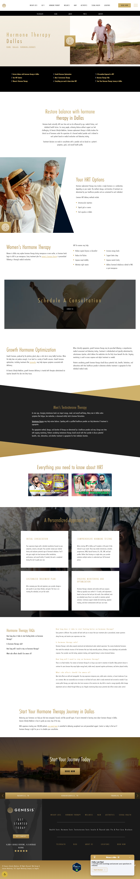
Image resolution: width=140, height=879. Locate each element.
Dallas (16, 47)
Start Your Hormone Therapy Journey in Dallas (109, 81)
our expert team (53, 726)
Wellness (89, 815)
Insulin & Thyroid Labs (100, 830)
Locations (105, 844)
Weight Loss (56, 815)
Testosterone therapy (38, 421)
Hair (99, 815)
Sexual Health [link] (96, 5)
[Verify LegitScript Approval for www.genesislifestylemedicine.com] (76, 867)
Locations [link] (107, 5)
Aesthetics (110, 815)
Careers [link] (100, 14)
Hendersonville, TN (69, 795)
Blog (75, 844)
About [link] (70, 14)
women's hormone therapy (49, 256)
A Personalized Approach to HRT (105, 74)
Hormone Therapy (28, 47)
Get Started (21, 836)
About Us (89, 844)
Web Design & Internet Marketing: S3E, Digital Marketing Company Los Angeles (21, 867)
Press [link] (85, 14)
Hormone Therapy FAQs (103, 77)
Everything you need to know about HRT (66, 81)
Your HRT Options (17, 77)
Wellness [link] (67, 5)
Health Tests (55, 830)
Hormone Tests (67, 830)
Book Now (124, 5)
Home (9, 47)
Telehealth (61, 844)
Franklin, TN (116, 795)
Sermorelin (33, 362)
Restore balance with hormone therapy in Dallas (26, 74)
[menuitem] (33, 5)
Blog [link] (55, 14)
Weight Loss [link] (33, 5)
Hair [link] (75, 5)
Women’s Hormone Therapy (20, 81)
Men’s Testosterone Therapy (62, 77)
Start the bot (98, 870)
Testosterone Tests (82, 830)
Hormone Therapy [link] (54, 5)
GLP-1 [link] (43, 5)
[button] (5, 874)
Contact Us (70, 309)
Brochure (128, 830)
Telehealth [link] (40, 14)
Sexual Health (125, 815)
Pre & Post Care (117, 830)
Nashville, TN (23, 795)
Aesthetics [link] (84, 5)
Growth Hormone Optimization (63, 74)
